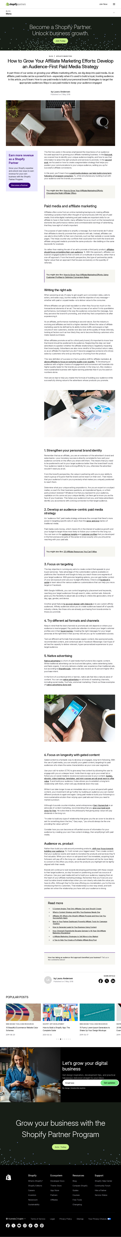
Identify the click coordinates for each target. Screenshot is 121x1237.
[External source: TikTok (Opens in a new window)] (30, 1225)
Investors (32, 1195)
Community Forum (102, 1185)
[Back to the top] (8, 1177)
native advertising (71, 679)
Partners (53, 1195)
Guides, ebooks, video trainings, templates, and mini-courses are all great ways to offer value (79, 778)
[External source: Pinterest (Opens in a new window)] (42, 1225)
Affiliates (54, 1200)
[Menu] (114, 4)
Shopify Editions (35, 1185)
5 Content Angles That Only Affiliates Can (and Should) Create (77, 909)
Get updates (109, 1083)
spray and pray (92, 521)
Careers (31, 1190)
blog (51, 56)
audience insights (69, 534)
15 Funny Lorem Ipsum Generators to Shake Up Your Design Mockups (95, 1029)
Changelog (77, 1204)
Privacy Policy (65, 1219)
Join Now (103, 4)
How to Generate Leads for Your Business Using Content (75, 927)
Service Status (101, 1195)
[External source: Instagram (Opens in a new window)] (25, 1225)
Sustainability (33, 1204)
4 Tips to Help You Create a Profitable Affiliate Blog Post (75, 940)
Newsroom (33, 1200)
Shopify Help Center (103, 1181)
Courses (76, 1195)
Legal (52, 1219)
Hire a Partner (100, 1190)
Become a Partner (19, 185)
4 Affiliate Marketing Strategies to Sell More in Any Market (75, 936)
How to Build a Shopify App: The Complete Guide (56, 1029)
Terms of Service (38, 1219)
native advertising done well (58, 685)
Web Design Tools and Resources (20, 1024)
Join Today (60, 41)
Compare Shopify (80, 1185)
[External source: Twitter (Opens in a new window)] (107, 981)
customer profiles (89, 534)
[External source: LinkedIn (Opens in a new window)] (113, 981)
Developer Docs (57, 1181)
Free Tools (77, 1200)
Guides (75, 1190)
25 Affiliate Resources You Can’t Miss (80, 551)
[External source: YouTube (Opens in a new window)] (19, 1225)
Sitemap (80, 1219)
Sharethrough (65, 668)
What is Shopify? (35, 1181)
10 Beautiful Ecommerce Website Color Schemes (22, 1029)
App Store (54, 1190)
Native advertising (52, 661)
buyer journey (67, 631)
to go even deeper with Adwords (78, 604)
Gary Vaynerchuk (100, 805)
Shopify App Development (53, 1024)
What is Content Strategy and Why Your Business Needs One (76, 912)
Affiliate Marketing (64, 56)
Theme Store (56, 1185)
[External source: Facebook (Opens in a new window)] (101, 981)
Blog (75, 1181)
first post (108, 154)
